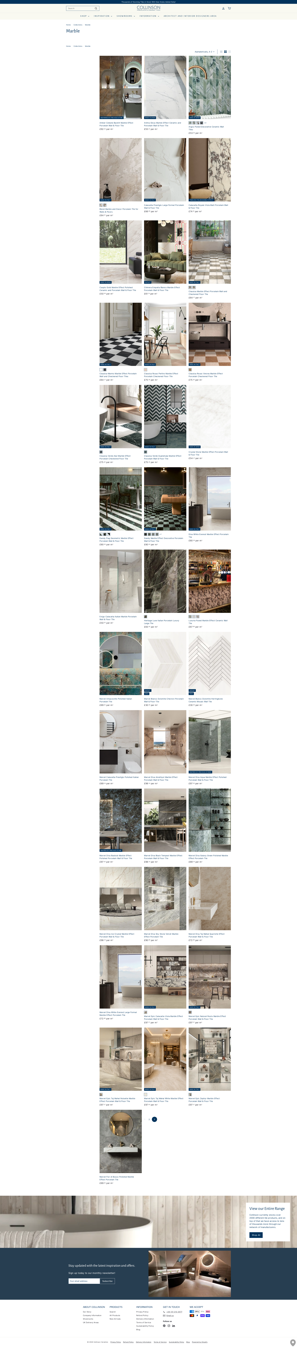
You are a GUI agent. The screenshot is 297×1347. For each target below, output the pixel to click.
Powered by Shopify (199, 1342)
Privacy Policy (142, 1312)
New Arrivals (115, 1319)
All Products (115, 1315)
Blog (138, 1329)
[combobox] (82, 8)
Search (113, 1312)
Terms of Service (143, 1322)
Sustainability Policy (145, 1326)
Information (148, 16)
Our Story (87, 1312)
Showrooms (125, 16)
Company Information (92, 1315)
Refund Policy (142, 1315)
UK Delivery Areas (91, 1322)
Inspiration (102, 16)
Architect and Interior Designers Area (190, 16)
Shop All (256, 1235)
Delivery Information (145, 1319)
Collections (78, 25)
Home (68, 25)
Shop (83, 16)
